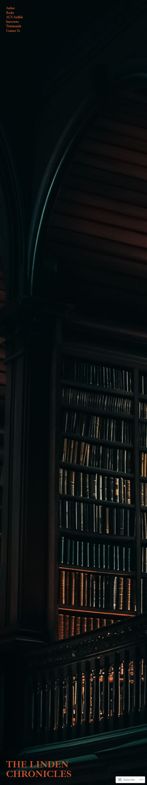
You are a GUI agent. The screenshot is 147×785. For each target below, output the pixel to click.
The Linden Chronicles (39, 769)
